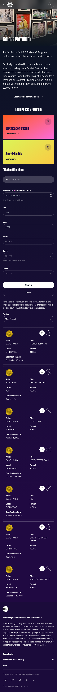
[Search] (51, 5)
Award (5, 237)
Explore (6, 314)
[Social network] (5, 680)
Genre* (5, 251)
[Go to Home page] (10, 4)
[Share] (48, 333)
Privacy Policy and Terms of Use (16, 686)
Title (4, 208)
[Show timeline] (42, 333)
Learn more (11, 134)
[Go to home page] (6, 609)
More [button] (5, 665)
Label (5, 222)
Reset (28, 293)
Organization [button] (8, 654)
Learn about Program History (26, 97)
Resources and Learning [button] (13, 659)
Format (5, 268)
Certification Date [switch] (24, 190)
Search (28, 285)
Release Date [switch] (8, 190)
